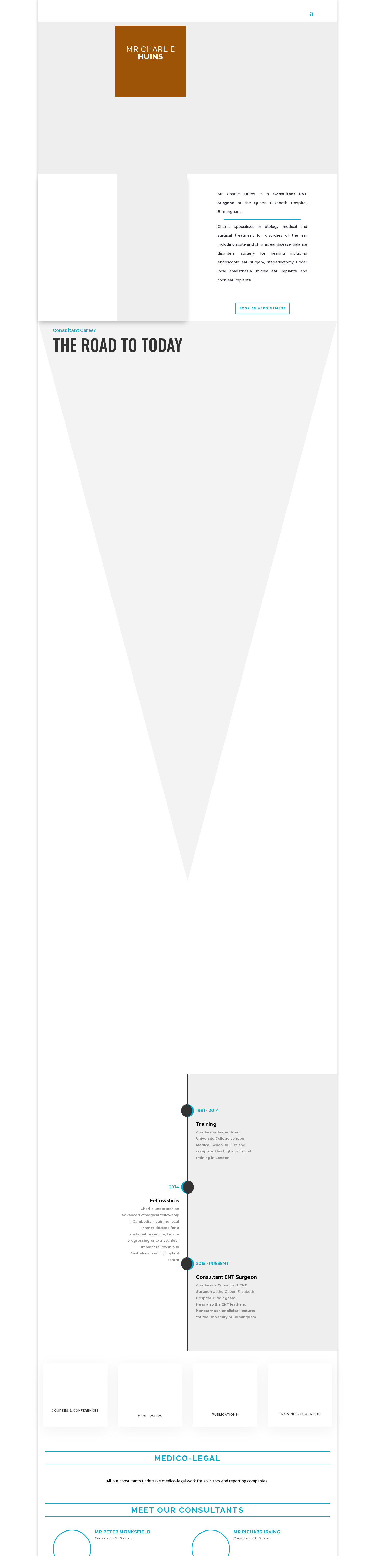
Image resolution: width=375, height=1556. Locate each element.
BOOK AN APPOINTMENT (262, 308)
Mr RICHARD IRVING (257, 1531)
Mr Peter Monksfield (123, 1531)
